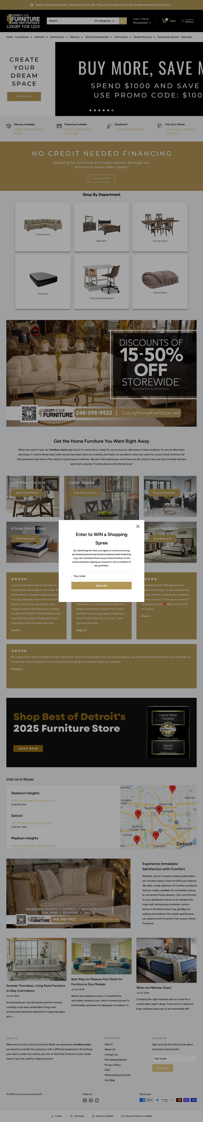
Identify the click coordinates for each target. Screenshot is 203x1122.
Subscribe (101, 585)
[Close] (138, 526)
